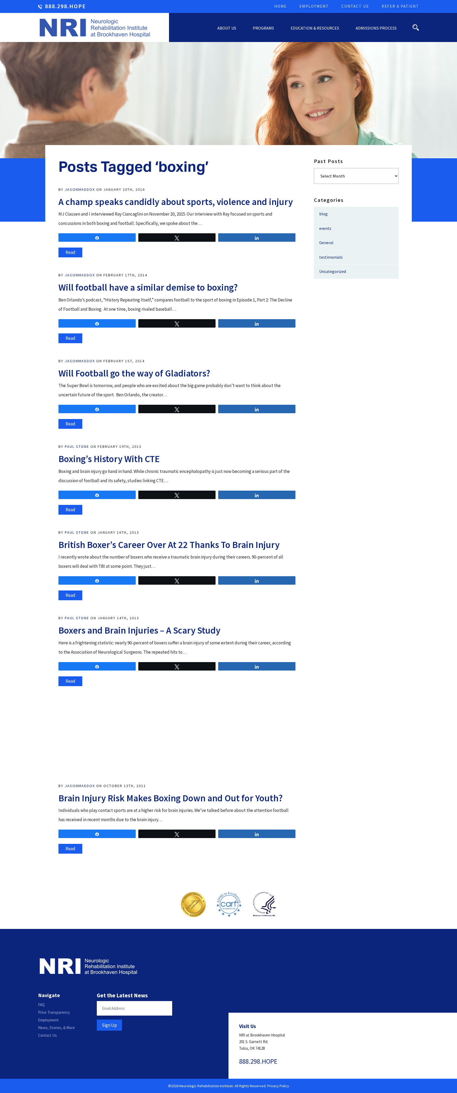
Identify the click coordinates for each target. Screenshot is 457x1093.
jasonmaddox (80, 189)
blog (323, 213)
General (326, 242)
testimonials (331, 257)
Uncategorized (332, 271)
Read (70, 252)
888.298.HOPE (65, 6)
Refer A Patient (400, 6)
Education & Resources (315, 28)
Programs (263, 28)
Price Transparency (54, 1012)
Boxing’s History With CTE (109, 459)
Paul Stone (77, 446)
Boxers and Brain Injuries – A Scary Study (139, 630)
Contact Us (355, 6)
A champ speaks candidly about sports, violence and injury (175, 202)
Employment (314, 6)
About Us (226, 28)
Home (280, 6)
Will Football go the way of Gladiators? (134, 373)
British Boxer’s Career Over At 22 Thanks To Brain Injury (169, 545)
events (325, 228)
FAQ (41, 1004)
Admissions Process (376, 28)
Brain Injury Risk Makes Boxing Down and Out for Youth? (170, 798)
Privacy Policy (278, 1085)
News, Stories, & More (56, 1027)
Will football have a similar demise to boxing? (148, 287)
